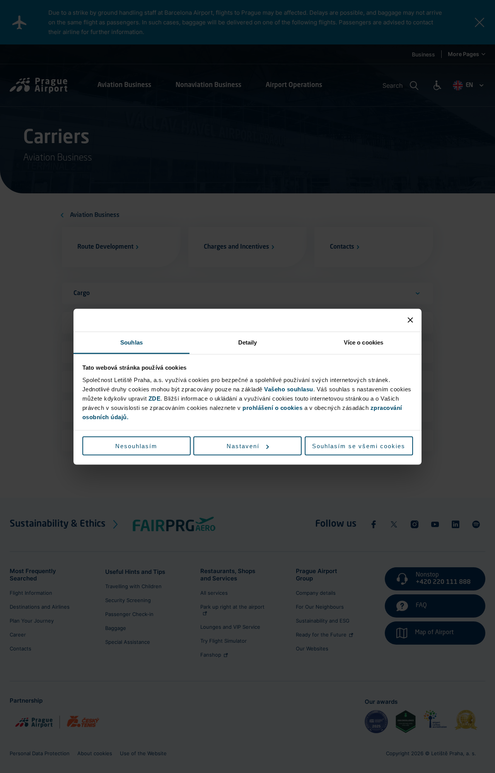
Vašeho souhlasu (288, 389)
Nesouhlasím (136, 446)
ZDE (154, 398)
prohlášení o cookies (272, 407)
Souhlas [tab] (131, 342)
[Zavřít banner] (410, 320)
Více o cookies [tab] (363, 342)
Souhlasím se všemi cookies (358, 446)
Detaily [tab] (247, 342)
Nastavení (243, 446)
